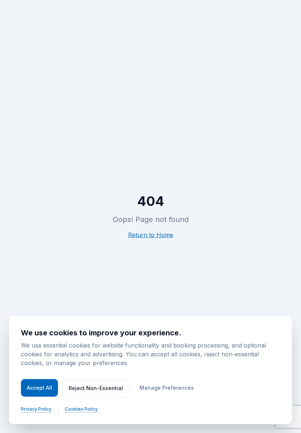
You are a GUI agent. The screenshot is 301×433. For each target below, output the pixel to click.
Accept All (39, 388)
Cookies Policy (81, 409)
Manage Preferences (166, 388)
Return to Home (150, 235)
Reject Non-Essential (96, 388)
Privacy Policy (36, 409)
